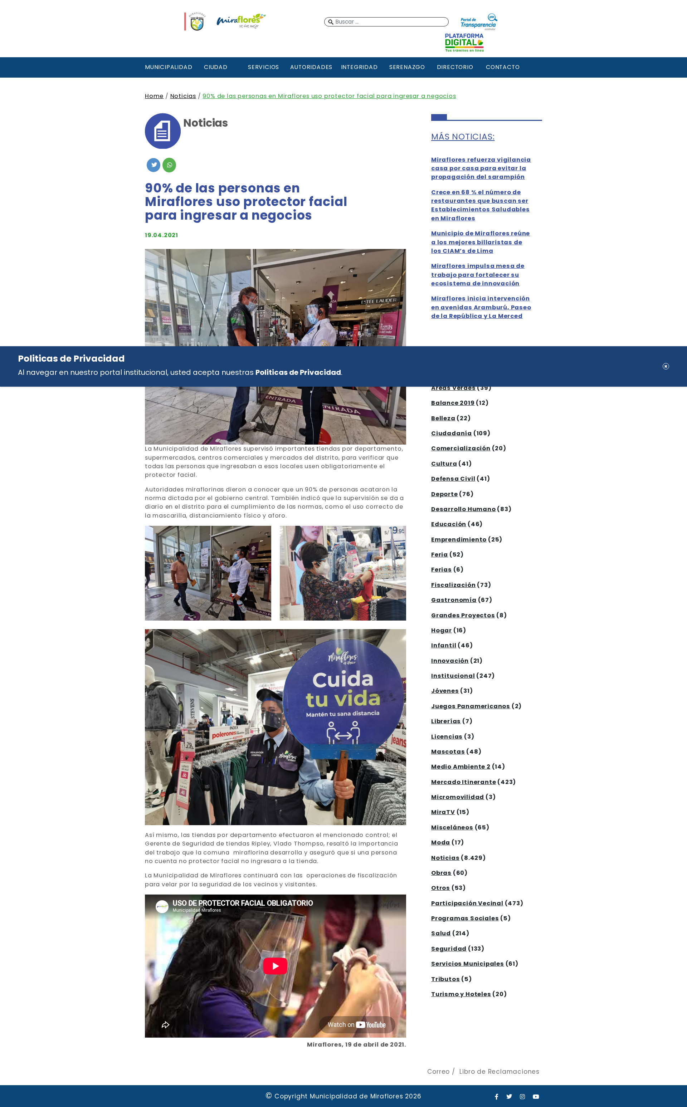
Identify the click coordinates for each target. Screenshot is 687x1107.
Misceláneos (452, 827)
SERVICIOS (263, 67)
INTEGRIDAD (359, 67)
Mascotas (448, 752)
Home (154, 96)
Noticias (183, 96)
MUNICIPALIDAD (168, 67)
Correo (438, 1071)
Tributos (445, 979)
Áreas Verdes (453, 388)
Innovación (450, 661)
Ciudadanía (451, 433)
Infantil (443, 645)
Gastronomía (454, 600)
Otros (440, 888)
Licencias (447, 737)
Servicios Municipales (467, 964)
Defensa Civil (453, 479)
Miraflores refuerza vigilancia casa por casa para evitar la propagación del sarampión (481, 168)
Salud (441, 933)
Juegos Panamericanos (470, 706)
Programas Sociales (465, 918)
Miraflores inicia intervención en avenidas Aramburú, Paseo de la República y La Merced (481, 307)
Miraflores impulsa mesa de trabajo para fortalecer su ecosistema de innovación (478, 275)
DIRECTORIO (455, 67)
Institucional (453, 676)
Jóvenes (445, 691)
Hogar (441, 630)
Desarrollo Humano (463, 509)
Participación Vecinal (467, 903)
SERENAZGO (407, 67)
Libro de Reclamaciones (499, 1071)
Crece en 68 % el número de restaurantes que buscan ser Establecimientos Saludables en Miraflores (480, 205)
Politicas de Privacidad (298, 372)
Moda (440, 842)
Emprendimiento (459, 539)
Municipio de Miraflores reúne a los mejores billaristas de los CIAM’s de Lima (480, 242)
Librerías (446, 721)
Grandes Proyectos (463, 615)
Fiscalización (453, 585)
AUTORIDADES (311, 67)
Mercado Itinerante (463, 782)
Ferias (441, 569)
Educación (448, 524)
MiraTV (443, 812)
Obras (441, 873)
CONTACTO (503, 67)
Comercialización (461, 448)
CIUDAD (216, 67)
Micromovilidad (457, 797)
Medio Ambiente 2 (461, 767)
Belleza (443, 418)
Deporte (444, 494)
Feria (439, 554)
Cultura (444, 464)
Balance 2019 (453, 403)
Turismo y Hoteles (461, 994)
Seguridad (449, 949)
